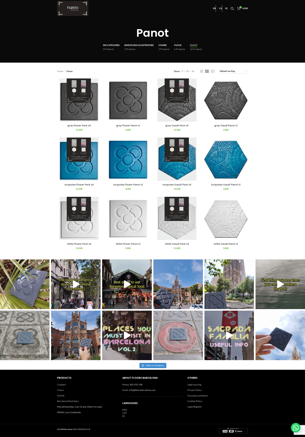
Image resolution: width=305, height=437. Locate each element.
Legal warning (194, 384)
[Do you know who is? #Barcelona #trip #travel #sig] (280, 284)
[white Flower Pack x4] (79, 219)
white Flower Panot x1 (128, 243)
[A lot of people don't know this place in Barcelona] (76, 335)
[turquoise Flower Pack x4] (79, 160)
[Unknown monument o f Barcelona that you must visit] (178, 284)
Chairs (60, 390)
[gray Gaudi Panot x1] (226, 100)
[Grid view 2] (201, 71)
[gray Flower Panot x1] (128, 100)
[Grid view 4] (207, 71)
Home (60, 71)
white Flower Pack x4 (79, 243)
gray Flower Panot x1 (128, 125)
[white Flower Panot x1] (128, 219)
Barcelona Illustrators (68, 401)
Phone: (126, 384)
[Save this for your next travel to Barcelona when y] (127, 284)
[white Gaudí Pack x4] (177, 219)
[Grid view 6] (213, 71)
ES (123, 416)
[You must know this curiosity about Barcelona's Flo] (178, 335)
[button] (296, 428)
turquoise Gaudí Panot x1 (225, 184)
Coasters (61, 384)
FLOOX (60, 395)
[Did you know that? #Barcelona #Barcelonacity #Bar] (76, 284)
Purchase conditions (197, 395)
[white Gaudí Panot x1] (226, 219)
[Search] (232, 8)
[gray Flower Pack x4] (79, 100)
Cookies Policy (194, 401)
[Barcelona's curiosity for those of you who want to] (24, 284)
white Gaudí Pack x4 (177, 243)
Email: (125, 390)
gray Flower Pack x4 (79, 125)
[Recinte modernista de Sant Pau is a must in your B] (127, 335)
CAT (124, 413)
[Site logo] (73, 8)
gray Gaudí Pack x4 (176, 125)
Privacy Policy (194, 390)
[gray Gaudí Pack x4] (177, 100)
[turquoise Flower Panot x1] (128, 160)
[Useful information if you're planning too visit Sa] (229, 284)
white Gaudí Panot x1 (226, 243)
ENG (124, 409)
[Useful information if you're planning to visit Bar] (229, 335)
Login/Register (194, 406)
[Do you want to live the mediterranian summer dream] (280, 335)
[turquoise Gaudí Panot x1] (226, 160)
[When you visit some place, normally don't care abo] (24, 335)
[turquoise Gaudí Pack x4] (177, 160)
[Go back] (132, 33)
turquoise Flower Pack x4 (79, 184)
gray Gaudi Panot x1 (225, 125)
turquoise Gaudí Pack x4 (177, 184)
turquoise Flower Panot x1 (128, 184)
